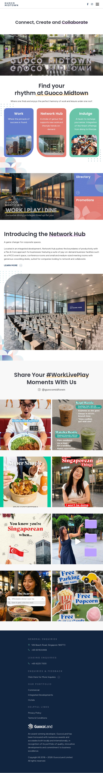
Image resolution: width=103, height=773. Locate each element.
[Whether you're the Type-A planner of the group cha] (77, 427)
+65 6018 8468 (39, 650)
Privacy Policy (34, 713)
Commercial (33, 690)
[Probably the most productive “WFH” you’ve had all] (25, 427)
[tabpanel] (51, 54)
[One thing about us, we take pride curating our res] (77, 541)
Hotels (31, 700)
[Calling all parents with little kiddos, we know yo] (77, 598)
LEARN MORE (10, 265)
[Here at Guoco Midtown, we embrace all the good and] (77, 484)
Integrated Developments (40, 695)
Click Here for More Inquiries (42, 677)
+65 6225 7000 (39, 663)
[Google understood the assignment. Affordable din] (25, 598)
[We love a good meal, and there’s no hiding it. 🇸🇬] (25, 541)
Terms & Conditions (37, 718)
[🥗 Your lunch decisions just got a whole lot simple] (25, 484)
